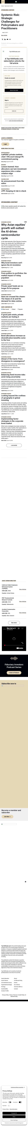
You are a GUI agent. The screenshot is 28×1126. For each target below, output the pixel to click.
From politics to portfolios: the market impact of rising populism (14, 275)
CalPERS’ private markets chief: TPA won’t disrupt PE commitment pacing (12, 156)
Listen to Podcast (14, 672)
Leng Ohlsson (4, 413)
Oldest (13, 309)
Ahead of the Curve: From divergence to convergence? (13, 360)
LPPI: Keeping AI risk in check (13, 191)
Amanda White (4, 185)
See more (14, 622)
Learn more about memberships (16, 120)
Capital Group (4, 267)
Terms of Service (13, 995)
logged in (10, 139)
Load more (14, 445)
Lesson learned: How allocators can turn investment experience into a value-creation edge (14, 170)
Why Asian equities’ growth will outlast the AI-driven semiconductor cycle (13, 231)
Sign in (14, 111)
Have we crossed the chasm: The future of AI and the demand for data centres (13, 299)
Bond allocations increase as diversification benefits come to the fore (13, 338)
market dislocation (6, 127)
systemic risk (15, 129)
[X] (2, 39)
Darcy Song (3, 161)
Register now (14, 90)
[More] (10, 39)
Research (3, 164)
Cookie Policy (21, 995)
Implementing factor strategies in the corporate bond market (12, 421)
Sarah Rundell (4, 193)
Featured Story (5, 179)
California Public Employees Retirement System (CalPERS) (10, 586)
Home (2, 6)
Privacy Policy (5, 995)
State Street (15, 127)
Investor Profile (5, 152)
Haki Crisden (3, 440)
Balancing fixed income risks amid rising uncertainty (13, 376)
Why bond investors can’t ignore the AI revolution (11, 264)
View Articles (22, 589)
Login (5, 144)
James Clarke (4, 290)
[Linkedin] (5, 39)
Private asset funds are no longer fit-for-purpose (12, 287)
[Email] (7, 39)
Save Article (4, 35)
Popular (20, 309)
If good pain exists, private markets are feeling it (12, 316)
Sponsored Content (7, 10)
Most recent (5, 309)
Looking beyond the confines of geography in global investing (13, 398)
